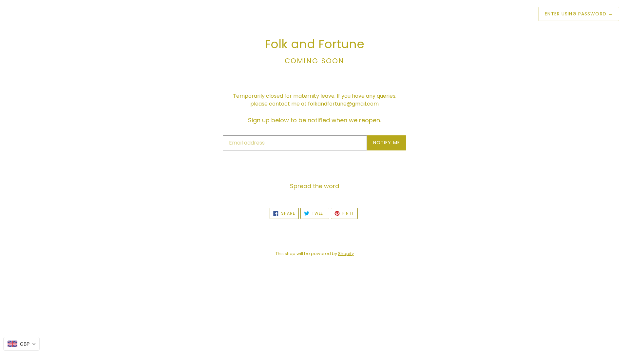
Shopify (346, 253)
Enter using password (579, 13)
